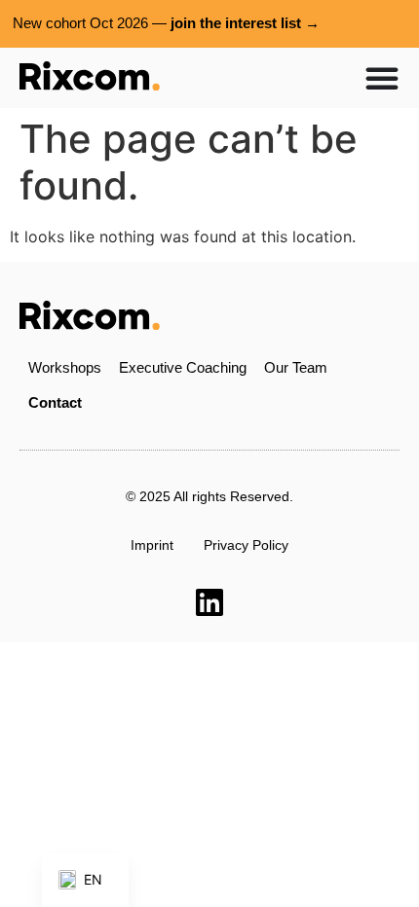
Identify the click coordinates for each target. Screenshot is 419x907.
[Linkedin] (209, 602)
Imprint (152, 545)
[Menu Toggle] (382, 77)
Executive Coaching (183, 367)
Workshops (64, 367)
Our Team (295, 367)
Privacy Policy (246, 545)
